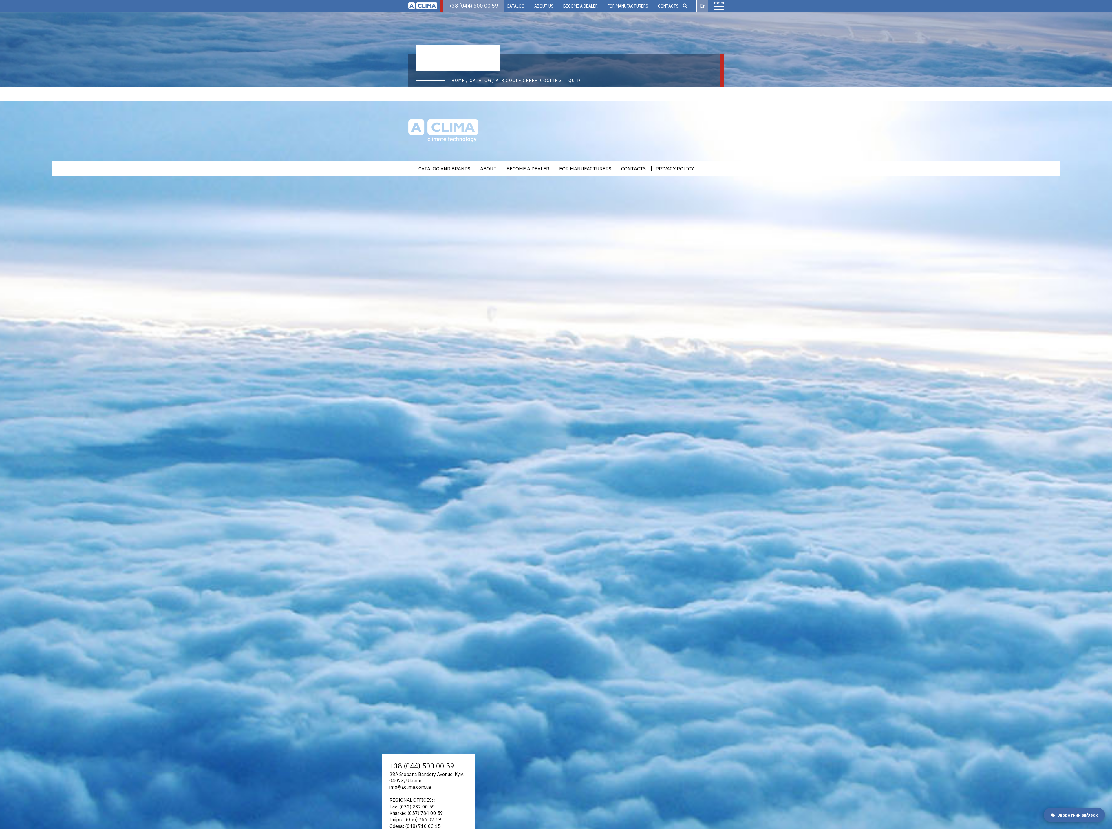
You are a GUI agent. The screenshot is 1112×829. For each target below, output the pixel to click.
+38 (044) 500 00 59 (473, 5)
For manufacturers (628, 6)
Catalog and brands (444, 168)
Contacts (668, 6)
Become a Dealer (580, 6)
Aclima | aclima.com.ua (422, 5)
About (488, 168)
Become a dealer (527, 168)
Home (458, 81)
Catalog (515, 6)
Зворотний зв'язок (1077, 815)
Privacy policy (675, 168)
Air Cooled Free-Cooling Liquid (538, 81)
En (702, 6)
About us (543, 6)
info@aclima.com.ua (410, 787)
